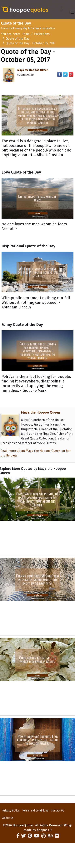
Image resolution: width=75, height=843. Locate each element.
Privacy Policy (10, 810)
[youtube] (36, 836)
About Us (7, 818)
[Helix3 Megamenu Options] (72, 12)
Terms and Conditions (35, 810)
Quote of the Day (17, 38)
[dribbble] (43, 836)
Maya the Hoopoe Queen (32, 70)
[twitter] (23, 836)
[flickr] (57, 836)
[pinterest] (30, 836)
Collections (42, 34)
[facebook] (17, 836)
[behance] (50, 836)
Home (25, 34)
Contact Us (57, 810)
